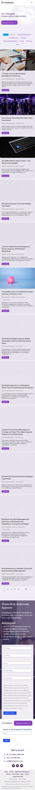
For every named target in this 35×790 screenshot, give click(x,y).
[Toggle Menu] (32, 2)
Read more (5, 90)
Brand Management (6, 297)
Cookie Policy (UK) (18, 776)
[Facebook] (13, 765)
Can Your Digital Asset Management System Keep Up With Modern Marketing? (16, 248)
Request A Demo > (10, 713)
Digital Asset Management (10, 41)
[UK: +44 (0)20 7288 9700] (4, 754)
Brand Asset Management (24, 34)
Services (8, 774)
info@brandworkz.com (15, 761)
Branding (23, 37)
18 (26, 589)
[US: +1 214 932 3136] (5, 758)
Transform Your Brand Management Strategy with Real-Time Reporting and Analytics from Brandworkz (17, 431)
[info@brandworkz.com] (4, 761)
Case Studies (15, 774)
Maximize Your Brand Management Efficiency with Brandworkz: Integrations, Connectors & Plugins (15, 521)
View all (6, 34)
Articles (12, 34)
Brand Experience (14, 37)
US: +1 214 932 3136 (13, 758)
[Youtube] (21, 765)
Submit (6, 740)
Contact (27, 774)
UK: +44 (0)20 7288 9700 (15, 754)
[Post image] (17, 60)
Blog (22, 774)
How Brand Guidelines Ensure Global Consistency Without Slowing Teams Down (16, 340)
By (20, 79)
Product (11, 771)
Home (6, 771)
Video (17, 44)
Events (22, 41)
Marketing (29, 41)
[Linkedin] (17, 765)
